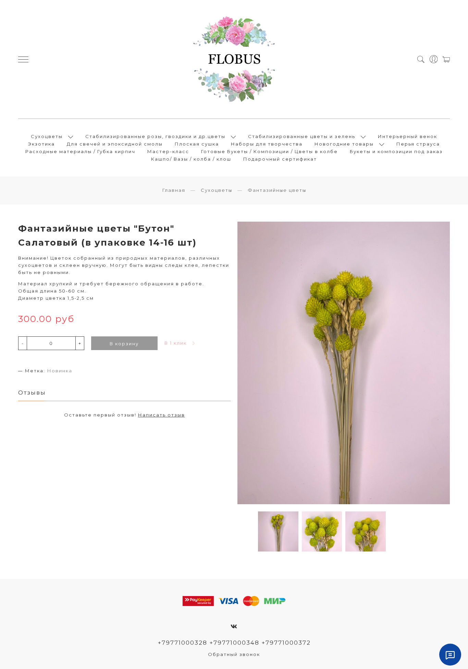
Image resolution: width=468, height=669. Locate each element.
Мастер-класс (168, 151)
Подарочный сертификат (280, 159)
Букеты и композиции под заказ (396, 151)
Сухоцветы (47, 136)
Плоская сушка (197, 144)
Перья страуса (418, 144)
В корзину (124, 343)
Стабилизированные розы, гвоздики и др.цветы (155, 136)
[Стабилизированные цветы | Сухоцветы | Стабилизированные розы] (234, 59)
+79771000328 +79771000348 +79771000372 (234, 642)
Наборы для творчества (267, 144)
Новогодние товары (344, 144)
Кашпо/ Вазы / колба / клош (191, 159)
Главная (173, 190)
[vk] (234, 626)
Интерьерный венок (407, 136)
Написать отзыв (161, 415)
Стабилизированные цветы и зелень (301, 136)
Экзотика (41, 144)
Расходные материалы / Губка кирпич (80, 151)
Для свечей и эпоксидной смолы (115, 144)
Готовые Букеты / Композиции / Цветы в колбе (269, 151)
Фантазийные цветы (277, 190)
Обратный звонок (234, 654)
